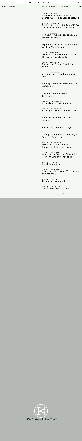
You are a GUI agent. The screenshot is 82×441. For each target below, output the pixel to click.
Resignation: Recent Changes (57, 127)
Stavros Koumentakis (55, 52)
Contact (74, 2)
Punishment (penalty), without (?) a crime (60, 65)
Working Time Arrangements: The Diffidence (59, 85)
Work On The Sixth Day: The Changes (56, 119)
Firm (2, 2)
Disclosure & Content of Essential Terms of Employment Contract (59, 155)
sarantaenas (54, 13)
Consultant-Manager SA (54, 181)
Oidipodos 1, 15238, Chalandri (43, 419)
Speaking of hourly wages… (56, 188)
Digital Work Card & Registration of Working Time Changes (60, 45)
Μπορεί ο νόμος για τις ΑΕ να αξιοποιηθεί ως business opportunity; (61, 16)
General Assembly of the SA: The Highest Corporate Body (59, 55)
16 (63, 194)
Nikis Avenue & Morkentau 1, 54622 (45, 418)
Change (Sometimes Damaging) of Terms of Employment (60, 135)
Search (79, 6)
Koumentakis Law (55, 23)
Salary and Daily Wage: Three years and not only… (60, 172)
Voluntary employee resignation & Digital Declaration (59, 36)
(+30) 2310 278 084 (37, 417)
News (21, 2)
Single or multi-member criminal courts (58, 75)
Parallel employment (52, 164)
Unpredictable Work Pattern (56, 103)
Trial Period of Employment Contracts (56, 94)
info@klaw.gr (53, 417)
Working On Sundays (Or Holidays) (60, 110)
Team (6, 2)
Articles (17, 2)
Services (11, 2)
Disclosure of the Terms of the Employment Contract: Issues (57, 145)
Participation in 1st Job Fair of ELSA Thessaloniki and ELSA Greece (60, 26)
